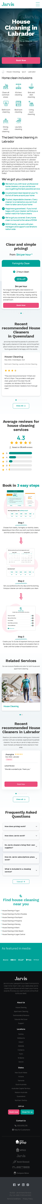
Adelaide (21, 1046)
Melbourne (21, 1038)
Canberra (21, 1050)
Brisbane (21, 1058)
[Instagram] (27, 1184)
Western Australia (21, 1092)
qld (24, 72)
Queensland (21, 1096)
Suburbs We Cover (21, 1019)
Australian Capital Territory (21, 1088)
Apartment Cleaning (21, 1011)
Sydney (21, 1034)
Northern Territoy (21, 1100)
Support (21, 1023)
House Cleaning (13, 72)
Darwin (21, 1062)
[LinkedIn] (23, 1184)
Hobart (21, 1042)
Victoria (21, 1076)
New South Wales (21, 1072)
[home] (8, 4)
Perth (21, 1054)
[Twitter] (18, 1184)
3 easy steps (28, 485)
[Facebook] (14, 1184)
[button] (37, 4)
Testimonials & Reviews (21, 1015)
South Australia (21, 1084)
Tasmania (21, 1080)
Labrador (32, 72)
